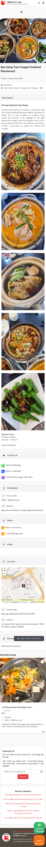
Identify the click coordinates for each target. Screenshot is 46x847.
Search (23, 776)
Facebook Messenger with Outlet (19, 477)
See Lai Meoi (9, 818)
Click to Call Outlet (13, 471)
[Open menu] (43, 3)
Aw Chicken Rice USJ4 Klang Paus (16, 707)
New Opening (33, 88)
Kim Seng (7, 799)
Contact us (16, 843)
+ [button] (4, 570)
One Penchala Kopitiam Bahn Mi (29, 818)
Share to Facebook (13, 527)
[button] (2, 680)
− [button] (4, 573)
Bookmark (21, 12)
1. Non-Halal (8, 88)
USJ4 (6, 717)
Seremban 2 (7, 85)
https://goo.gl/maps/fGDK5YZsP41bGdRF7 (18, 614)
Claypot (24, 88)
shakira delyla (10, 804)
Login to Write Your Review (30, 638)
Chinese (17, 88)
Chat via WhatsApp (13, 465)
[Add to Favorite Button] (42, 661)
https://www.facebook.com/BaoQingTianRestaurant (22, 510)
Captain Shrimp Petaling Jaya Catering (28, 799)
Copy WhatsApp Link (14, 533)
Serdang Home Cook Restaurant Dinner (26, 795)
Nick (6, 795)
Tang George (12, 811)
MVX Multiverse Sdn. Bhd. (24, 831)
